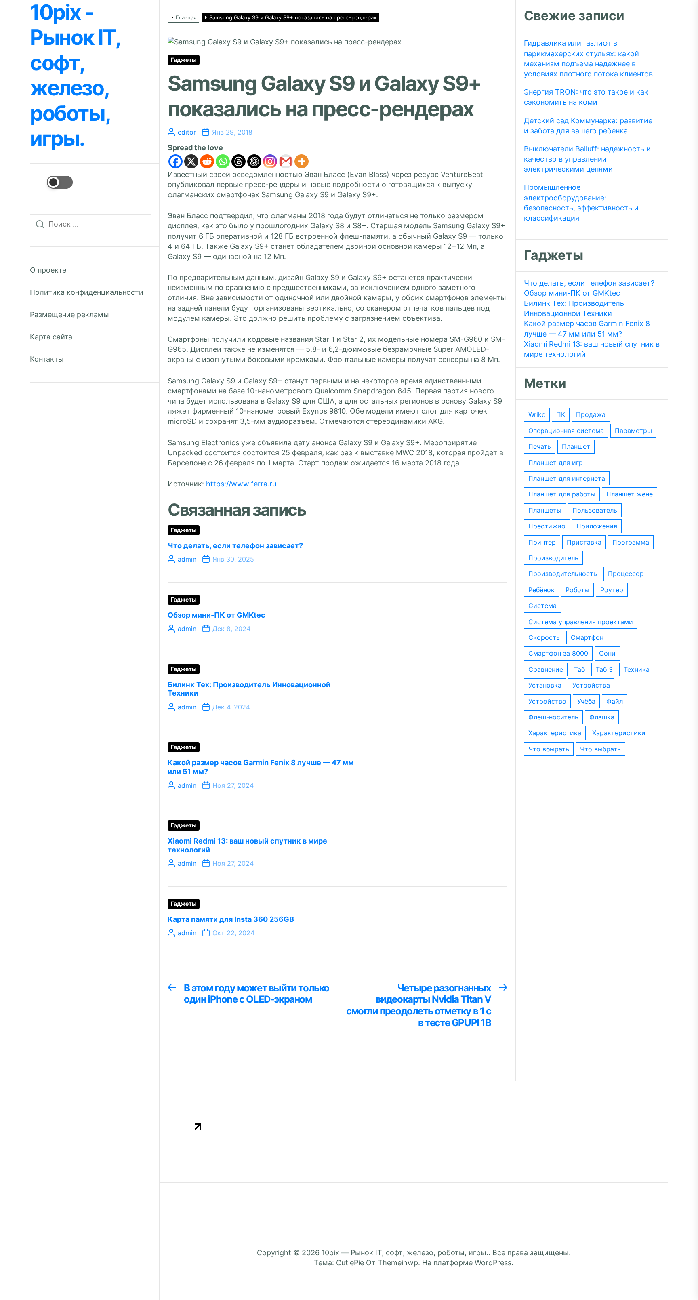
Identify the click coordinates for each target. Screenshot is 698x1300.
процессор (626, 574)
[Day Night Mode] (51, 182)
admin (187, 559)
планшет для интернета (566, 478)
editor (187, 132)
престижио (547, 526)
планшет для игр (555, 463)
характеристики (618, 733)
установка (544, 685)
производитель (553, 558)
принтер (542, 542)
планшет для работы (561, 494)
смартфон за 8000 (558, 653)
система (542, 606)
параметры (633, 431)
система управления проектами (580, 622)
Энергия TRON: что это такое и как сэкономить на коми (586, 97)
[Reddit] (207, 161)
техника (637, 669)
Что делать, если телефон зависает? (235, 545)
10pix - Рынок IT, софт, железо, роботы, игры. (75, 75)
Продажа (590, 414)
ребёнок (541, 590)
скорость (544, 637)
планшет (576, 446)
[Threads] (238, 161)
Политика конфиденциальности (86, 292)
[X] (191, 161)
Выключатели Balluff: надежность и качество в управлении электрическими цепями (587, 159)
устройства (591, 685)
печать (539, 446)
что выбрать (600, 749)
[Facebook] (175, 161)
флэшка (601, 717)
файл (614, 701)
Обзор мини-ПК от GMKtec (216, 615)
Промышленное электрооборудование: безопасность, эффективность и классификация (581, 202)
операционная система (566, 431)
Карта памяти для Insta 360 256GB (231, 919)
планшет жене (629, 494)
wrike (536, 414)
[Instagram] (270, 161)
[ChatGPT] (254, 161)
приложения (596, 526)
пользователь (594, 510)
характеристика (554, 733)
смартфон (587, 637)
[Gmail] (286, 161)
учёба (586, 701)
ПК (560, 414)
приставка (584, 542)
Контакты (47, 359)
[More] (301, 161)
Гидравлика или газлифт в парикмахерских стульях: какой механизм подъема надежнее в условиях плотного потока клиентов (588, 58)
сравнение (545, 669)
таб (579, 669)
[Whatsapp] (223, 161)
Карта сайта (51, 336)
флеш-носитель (553, 717)
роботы (577, 590)
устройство (547, 701)
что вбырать (548, 749)
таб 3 (604, 669)
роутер (611, 590)
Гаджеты (183, 60)
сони (607, 653)
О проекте (48, 270)
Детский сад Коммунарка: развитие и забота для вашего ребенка (588, 125)
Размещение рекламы (69, 314)
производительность (562, 574)
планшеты (544, 510)
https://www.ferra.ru (241, 484)
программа (630, 542)
